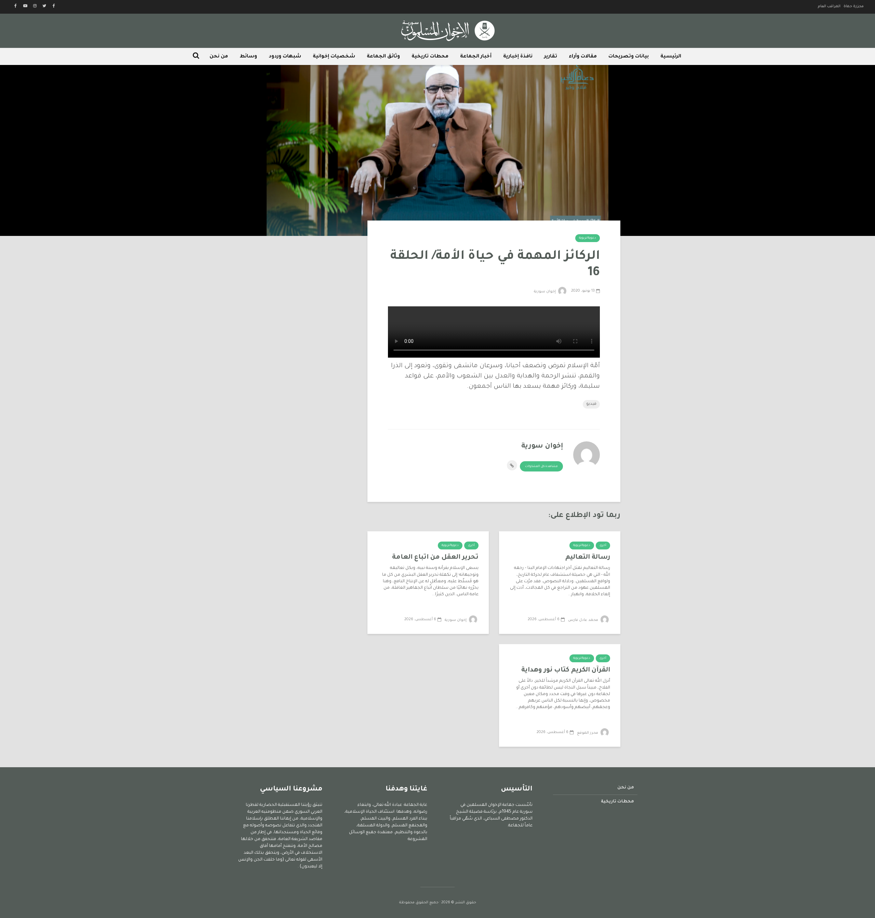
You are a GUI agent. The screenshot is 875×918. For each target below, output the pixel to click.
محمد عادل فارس (583, 620)
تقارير (550, 56)
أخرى (603, 545)
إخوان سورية (545, 292)
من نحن (219, 56)
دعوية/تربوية (587, 238)
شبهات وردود (285, 56)
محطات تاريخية (430, 56)
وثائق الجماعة (383, 56)
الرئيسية (670, 56)
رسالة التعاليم (587, 557)
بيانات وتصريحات (628, 56)
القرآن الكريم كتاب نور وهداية (565, 670)
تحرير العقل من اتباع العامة (435, 557)
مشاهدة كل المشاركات (541, 466)
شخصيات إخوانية (334, 56)
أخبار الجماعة (476, 56)
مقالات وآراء (583, 56)
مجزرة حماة (854, 6)
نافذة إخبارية (518, 56)
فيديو (591, 404)
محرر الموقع (588, 733)
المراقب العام (829, 6)
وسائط (248, 56)
